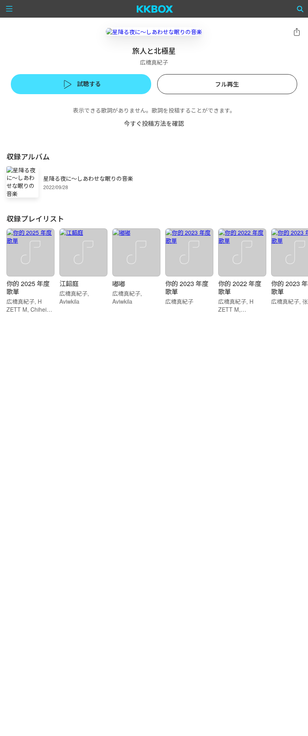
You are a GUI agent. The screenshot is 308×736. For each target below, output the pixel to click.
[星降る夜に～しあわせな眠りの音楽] (154, 31)
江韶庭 (69, 283)
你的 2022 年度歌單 (239, 287)
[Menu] (9, 9)
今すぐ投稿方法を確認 (154, 123)
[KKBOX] (155, 9)
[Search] (300, 9)
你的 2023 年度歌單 (187, 287)
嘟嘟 (118, 283)
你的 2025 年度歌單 (28, 287)
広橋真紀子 (154, 62)
